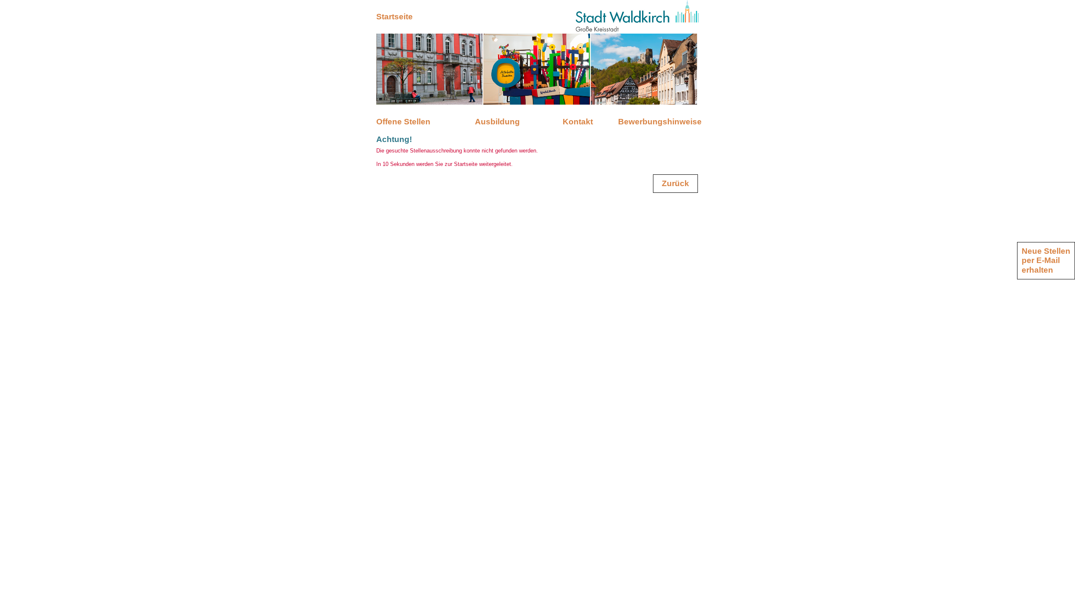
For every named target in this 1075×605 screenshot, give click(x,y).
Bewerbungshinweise (658, 121)
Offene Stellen (403, 121)
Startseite (394, 16)
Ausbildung (497, 121)
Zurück (675, 183)
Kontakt (578, 121)
